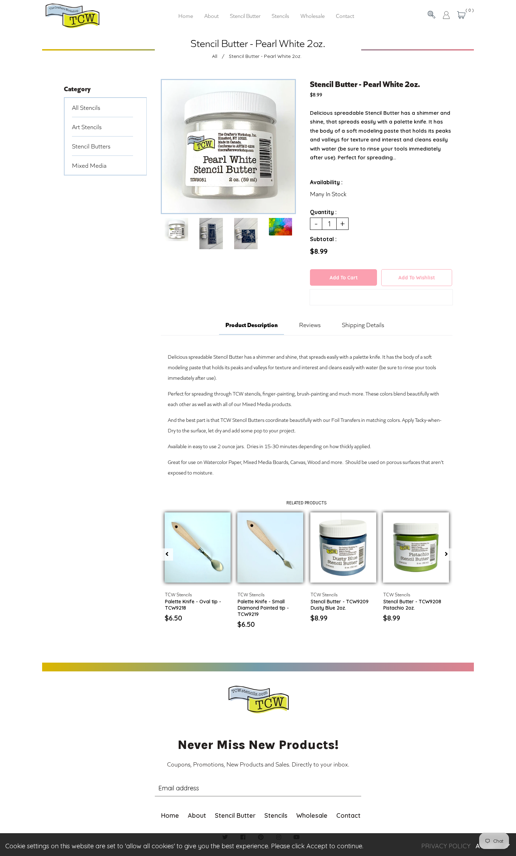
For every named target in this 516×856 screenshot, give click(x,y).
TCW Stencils (178, 594)
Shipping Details (363, 324)
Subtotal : (323, 239)
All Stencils (86, 107)
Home (170, 815)
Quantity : (323, 211)
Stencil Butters (91, 146)
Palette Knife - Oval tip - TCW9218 (193, 604)
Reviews (309, 324)
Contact (348, 815)
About (197, 815)
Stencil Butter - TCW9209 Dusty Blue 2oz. (340, 604)
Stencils (275, 815)
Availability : (326, 182)
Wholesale (312, 815)
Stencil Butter (235, 815)
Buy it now (381, 298)
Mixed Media (89, 165)
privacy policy (445, 846)
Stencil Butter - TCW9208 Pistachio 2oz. (412, 604)
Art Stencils (86, 126)
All (214, 56)
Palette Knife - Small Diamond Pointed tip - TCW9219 (263, 607)
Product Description (251, 324)
